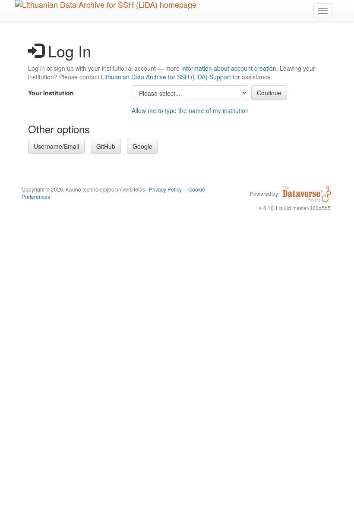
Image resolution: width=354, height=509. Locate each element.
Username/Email (56, 146)
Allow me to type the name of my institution (190, 110)
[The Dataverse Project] (306, 193)
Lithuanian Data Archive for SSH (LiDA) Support (166, 76)
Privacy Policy (165, 189)
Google (142, 146)
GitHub (105, 146)
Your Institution (51, 92)
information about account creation (228, 68)
